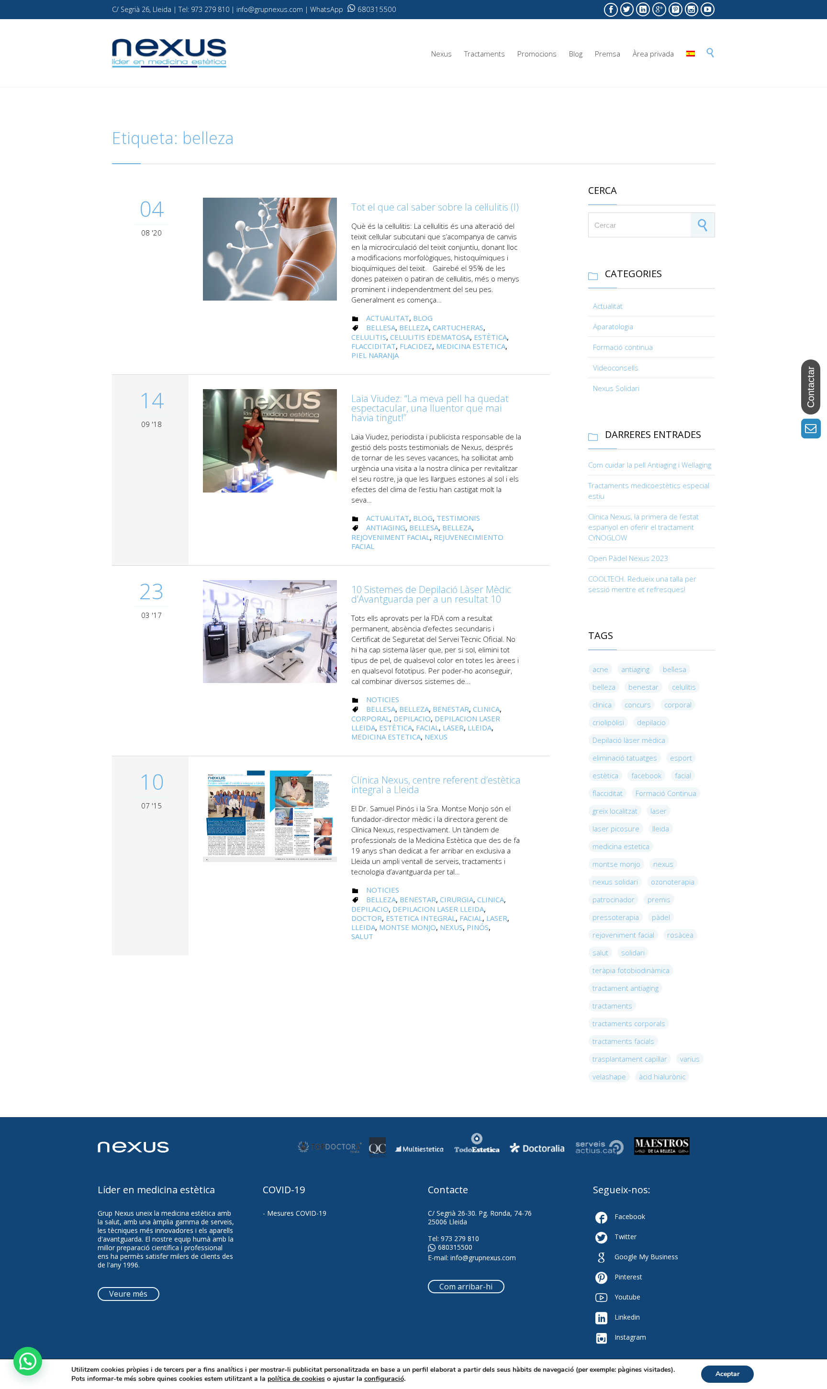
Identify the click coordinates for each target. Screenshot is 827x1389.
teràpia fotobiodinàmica (631, 970)
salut (362, 936)
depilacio (412, 718)
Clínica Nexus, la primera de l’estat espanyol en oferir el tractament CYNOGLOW (643, 527)
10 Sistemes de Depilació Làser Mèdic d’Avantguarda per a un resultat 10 (431, 594)
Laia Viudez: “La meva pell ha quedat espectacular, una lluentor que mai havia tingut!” (430, 408)
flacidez (416, 346)
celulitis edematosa (430, 337)
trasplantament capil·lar (629, 1059)
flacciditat (373, 346)
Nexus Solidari (616, 388)
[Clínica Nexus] (169, 53)
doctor (366, 918)
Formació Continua (666, 793)
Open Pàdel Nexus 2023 (628, 558)
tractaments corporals (628, 1023)
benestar (451, 709)
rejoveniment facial (390, 537)
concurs (638, 704)
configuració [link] (384, 1378)
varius (690, 1059)
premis (659, 899)
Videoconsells (615, 367)
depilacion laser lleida (438, 909)
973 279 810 (460, 1238)
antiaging (385, 527)
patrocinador (613, 899)
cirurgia (456, 899)
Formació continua (623, 347)
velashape (609, 1076)
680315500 (377, 9)
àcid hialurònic (662, 1076)
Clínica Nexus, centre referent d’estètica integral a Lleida (436, 784)
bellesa (380, 327)
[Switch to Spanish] (690, 53)
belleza (414, 327)
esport (681, 757)
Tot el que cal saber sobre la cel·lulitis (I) (435, 207)
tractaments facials (623, 1041)
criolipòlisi (608, 722)
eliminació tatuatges (624, 757)
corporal (370, 718)
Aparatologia (613, 326)
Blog (423, 318)
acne (600, 669)
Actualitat (387, 318)
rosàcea (680, 935)
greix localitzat (614, 811)
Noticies (382, 699)
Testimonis (458, 518)
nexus (436, 736)
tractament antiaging (625, 988)
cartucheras (458, 327)
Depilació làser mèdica (628, 740)
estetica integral (421, 918)
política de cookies (296, 1378)
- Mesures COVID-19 (294, 1213)
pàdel (661, 917)
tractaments (612, 1005)
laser (453, 727)
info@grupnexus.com (483, 1257)
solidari (633, 952)
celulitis (368, 337)
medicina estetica (470, 346)
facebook (646, 775)
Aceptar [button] (727, 1373)
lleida (480, 727)
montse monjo (407, 927)
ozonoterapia (672, 881)
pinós (478, 927)
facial (427, 727)
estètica (490, 337)
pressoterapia (615, 917)
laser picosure (615, 828)
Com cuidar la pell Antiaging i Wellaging (649, 465)
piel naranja (375, 355)
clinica (486, 709)
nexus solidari (615, 881)
